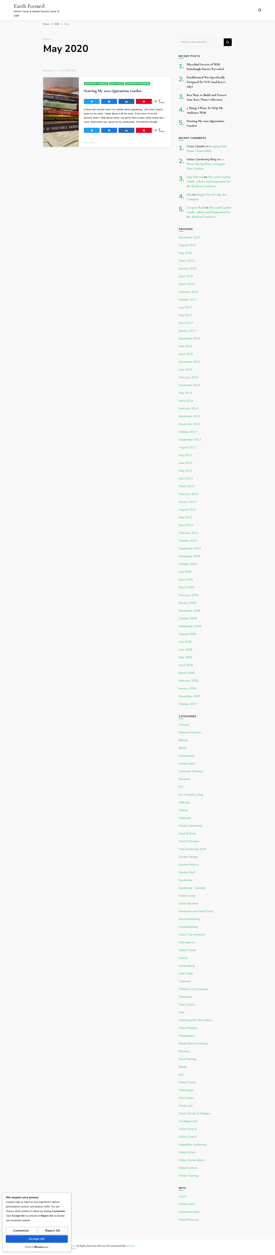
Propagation (186, 1036)
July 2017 (185, 307)
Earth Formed (29, 6)
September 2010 (190, 548)
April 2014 (186, 401)
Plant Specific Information (195, 1020)
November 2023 (189, 237)
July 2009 (185, 572)
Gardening (185, 880)
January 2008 (187, 688)
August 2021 (187, 245)
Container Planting (191, 771)
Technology (186, 1090)
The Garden (186, 1098)
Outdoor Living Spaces (193, 989)
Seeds (183, 1067)
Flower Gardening (190, 826)
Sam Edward (195, 177)
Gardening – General (192, 888)
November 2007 (189, 696)
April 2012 (186, 525)
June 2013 (185, 463)
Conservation (187, 763)
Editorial (184, 802)
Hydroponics (187, 942)
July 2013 (185, 455)
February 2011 (188, 533)
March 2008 (186, 673)
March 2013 (186, 486)
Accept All (37, 1239)
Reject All (52, 1230)
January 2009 (187, 603)
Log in (183, 1196)
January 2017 (187, 331)
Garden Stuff (187, 872)
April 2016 (186, 354)
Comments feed (189, 1212)
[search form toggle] (259, 10)
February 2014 (188, 408)
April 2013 (186, 478)
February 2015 (188, 377)
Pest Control (187, 1004)
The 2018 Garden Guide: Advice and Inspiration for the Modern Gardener (209, 181)
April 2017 (186, 323)
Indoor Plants (187, 950)
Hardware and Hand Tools (196, 911)
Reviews (184, 1051)
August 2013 (187, 447)
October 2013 (188, 432)
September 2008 (190, 626)
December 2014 (189, 385)
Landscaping (187, 966)
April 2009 (186, 579)
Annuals (184, 725)
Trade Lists (186, 1106)
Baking (183, 740)
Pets (181, 1012)
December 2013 (189, 416)
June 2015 (185, 370)
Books (183, 748)
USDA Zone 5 (188, 1129)
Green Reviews (188, 903)
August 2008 (187, 634)
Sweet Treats (187, 1082)
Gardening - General (96, 84)
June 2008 (185, 649)
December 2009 (189, 556)
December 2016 (189, 338)
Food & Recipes (189, 841)
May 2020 (185, 253)
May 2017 (185, 315)
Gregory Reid (195, 207)
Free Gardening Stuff (192, 849)
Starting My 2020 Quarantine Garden (112, 91)
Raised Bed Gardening (193, 1043)
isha (189, 194)
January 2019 (187, 268)
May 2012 (185, 517)
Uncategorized (188, 1121)
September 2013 (190, 440)
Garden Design (188, 857)
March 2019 (186, 261)
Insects (183, 958)
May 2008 (185, 657)
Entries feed (186, 1204)
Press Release (188, 1028)
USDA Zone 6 (116, 84)
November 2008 (189, 611)
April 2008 (186, 665)
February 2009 (188, 595)
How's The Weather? (192, 934)
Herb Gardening (189, 919)
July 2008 (185, 642)
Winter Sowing (188, 1176)
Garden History (188, 865)
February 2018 (188, 292)
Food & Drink (187, 833)
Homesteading (188, 927)
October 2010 (188, 541)
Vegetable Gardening (137, 84)
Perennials (185, 997)
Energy (183, 810)
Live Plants (186, 973)
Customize (21, 1230)
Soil (181, 1074)
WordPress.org (188, 1220)
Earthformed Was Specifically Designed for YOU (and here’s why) (206, 82)
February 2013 (188, 494)
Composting (186, 756)
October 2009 (188, 564)
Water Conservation (191, 1160)
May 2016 (185, 346)
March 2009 (186, 587)
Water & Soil (187, 1152)
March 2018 (186, 284)
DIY (181, 787)
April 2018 (186, 276)
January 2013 (187, 502)
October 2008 (188, 618)
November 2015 (189, 362)
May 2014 (185, 393)
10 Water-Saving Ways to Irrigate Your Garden (206, 163)
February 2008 (188, 681)
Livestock (184, 981)
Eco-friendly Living (191, 795)
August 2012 (187, 509)
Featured (184, 818)
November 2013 (189, 424)
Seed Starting (187, 1059)
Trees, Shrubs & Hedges (194, 1113)
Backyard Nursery (190, 732)
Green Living (187, 896)
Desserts (184, 779)
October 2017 (188, 300)
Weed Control (188, 1168)
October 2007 (188, 704)
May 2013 (185, 471)
